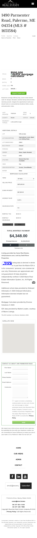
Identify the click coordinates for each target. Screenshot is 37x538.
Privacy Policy (11, 511)
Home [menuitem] (18, 448)
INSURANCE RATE (8, 206)
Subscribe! (26, 486)
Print (14, 37)
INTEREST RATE (7, 198)
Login (34, 36)
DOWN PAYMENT (7, 190)
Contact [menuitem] (18, 465)
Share (19, 37)
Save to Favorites (6, 37)
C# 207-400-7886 (18, 507)
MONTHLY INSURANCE (6, 219)
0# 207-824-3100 (18, 504)
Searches (9, 36)
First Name (8, 367)
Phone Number (6, 377)
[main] (18, 222)
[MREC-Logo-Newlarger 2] (11, 4)
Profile (3, 36)
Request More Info (18, 93)
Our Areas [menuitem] (18, 454)
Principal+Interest (11, 241)
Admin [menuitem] (18, 459)
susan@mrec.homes (18, 501)
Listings (16, 36)
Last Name (8, 372)
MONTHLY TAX (6, 214)
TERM (4, 178)
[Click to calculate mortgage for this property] (23, 75)
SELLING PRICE (7, 182)
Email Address (6, 382)
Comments (8, 387)
